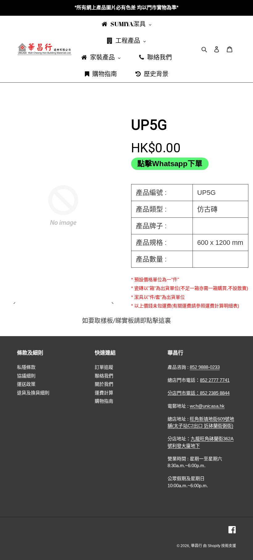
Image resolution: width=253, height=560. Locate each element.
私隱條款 (26, 367)
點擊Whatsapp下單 (169, 163)
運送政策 (26, 384)
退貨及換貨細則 (33, 392)
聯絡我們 (104, 375)
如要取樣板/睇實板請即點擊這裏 (126, 320)
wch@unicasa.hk (207, 406)
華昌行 (197, 546)
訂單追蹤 (104, 367)
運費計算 (104, 392)
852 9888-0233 (205, 367)
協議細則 (26, 375)
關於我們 (104, 384)
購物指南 (104, 401)
